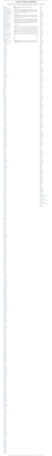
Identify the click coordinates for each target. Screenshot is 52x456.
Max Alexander (5, 299)
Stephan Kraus (5, 399)
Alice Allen (4, 60)
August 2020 (41, 63)
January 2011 (41, 151)
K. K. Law (4, 253)
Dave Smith (4, 126)
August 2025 (41, 17)
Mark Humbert (5, 288)
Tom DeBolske (5, 419)
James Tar (4, 206)
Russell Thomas (5, 381)
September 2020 (41, 62)
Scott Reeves (4, 390)
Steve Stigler (4, 404)
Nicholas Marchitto (5, 327)
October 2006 (41, 190)
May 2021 (41, 56)
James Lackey (5, 202)
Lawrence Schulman (5, 276)
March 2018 (41, 85)
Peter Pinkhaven (5, 348)
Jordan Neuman (5, 249)
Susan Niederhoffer (5, 406)
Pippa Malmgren (5, 353)
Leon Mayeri (4, 278)
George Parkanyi (5, 176)
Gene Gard (4, 172)
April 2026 (41, 11)
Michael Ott (4, 307)
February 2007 (41, 187)
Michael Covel (5, 304)
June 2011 (41, 147)
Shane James (4, 391)
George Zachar (5, 177)
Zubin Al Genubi (5, 453)
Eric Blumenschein (5, 153)
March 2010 (41, 159)
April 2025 (41, 20)
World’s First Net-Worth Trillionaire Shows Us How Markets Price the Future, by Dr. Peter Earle (7, 34)
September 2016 (41, 99)
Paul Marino (4, 340)
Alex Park (4, 57)
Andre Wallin (4, 65)
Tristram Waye (5, 427)
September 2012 (41, 136)
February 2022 (41, 49)
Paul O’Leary (4, 341)
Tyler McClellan (5, 429)
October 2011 (41, 144)
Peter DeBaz (4, 343)
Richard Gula (4, 361)
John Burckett (4, 236)
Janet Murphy (4, 208)
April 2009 (41, 167)
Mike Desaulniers (5, 315)
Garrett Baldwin (5, 167)
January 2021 (41, 59)
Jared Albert (4, 210)
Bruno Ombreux (5, 101)
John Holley (4, 239)
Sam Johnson (4, 384)
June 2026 (41, 9)
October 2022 (41, 43)
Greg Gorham (4, 182)
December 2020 (41, 60)
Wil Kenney (4, 443)
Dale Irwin (4, 120)
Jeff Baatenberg (5, 218)
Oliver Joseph (4, 334)
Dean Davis (4, 133)
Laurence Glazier (5, 274)
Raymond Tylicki (5, 357)
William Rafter (5, 446)
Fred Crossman (5, 163)
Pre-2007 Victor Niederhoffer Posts (43, 196)
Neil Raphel (4, 325)
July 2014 (41, 119)
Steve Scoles (4, 403)
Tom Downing (4, 420)
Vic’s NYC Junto (41, 197)
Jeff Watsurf (4, 222)
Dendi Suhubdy (5, 136)
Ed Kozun (4, 149)
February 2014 (41, 123)
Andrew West (4, 70)
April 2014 (41, 121)
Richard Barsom (5, 360)
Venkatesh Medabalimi (5, 433)
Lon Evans (4, 279)
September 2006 (41, 191)
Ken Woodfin (4, 258)
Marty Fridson (4, 294)
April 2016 (41, 103)
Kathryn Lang (4, 255)
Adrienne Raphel (5, 51)
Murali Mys (4, 322)
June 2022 (41, 46)
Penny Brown (4, 342)
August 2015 (41, 109)
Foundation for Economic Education (44, 200)
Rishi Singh (4, 363)
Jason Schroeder (5, 213)
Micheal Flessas (5, 310)
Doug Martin (4, 143)
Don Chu (4, 141)
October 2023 (41, 34)
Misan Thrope (4, 318)
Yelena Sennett (5, 449)
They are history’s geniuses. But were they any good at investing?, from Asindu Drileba (7, 25)
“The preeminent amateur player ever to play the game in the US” (7, 16)
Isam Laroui (4, 195)
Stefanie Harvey (5, 398)
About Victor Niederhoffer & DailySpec (22, 4)
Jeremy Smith (4, 225)
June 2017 (41, 92)
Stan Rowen (4, 393)
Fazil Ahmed (4, 159)
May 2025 (41, 19)
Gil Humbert (4, 179)
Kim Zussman (4, 265)
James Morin (4, 203)
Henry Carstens (5, 189)
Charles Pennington (5, 108)
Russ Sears (4, 380)
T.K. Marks (4, 409)
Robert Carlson (5, 366)
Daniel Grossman (5, 124)
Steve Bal (4, 401)
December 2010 (41, 152)
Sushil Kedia (4, 407)
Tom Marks (4, 422)
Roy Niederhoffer (5, 377)
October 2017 (41, 89)
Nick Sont (4, 330)
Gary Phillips (4, 169)
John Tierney (4, 243)
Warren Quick (4, 442)
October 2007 (41, 181)
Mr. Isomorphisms (5, 320)
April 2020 (41, 66)
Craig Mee (4, 118)
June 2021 (41, 55)
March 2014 (41, 122)
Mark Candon (4, 285)
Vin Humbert (4, 436)
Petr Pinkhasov (5, 351)
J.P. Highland (4, 196)
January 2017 (41, 96)
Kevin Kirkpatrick (5, 262)
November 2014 (41, 116)
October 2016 (41, 98)
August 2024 (41, 26)
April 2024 (41, 29)
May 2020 (41, 65)
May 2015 (41, 111)
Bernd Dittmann (5, 88)
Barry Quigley (4, 85)
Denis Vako (4, 137)
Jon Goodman (5, 245)
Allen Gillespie (5, 61)
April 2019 (41, 75)
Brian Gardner (33, 455)
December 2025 (41, 14)
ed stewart (4, 150)
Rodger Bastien (5, 373)
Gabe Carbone (5, 164)
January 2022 (41, 50)
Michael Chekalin (5, 302)
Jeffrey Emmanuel (5, 223)
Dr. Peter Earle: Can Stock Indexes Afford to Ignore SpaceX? (7, 42)
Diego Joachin (5, 140)
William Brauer (5, 444)
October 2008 (41, 172)
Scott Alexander (5, 387)
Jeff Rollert (4, 220)
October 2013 (41, 126)
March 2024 (41, 30)
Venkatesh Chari (5, 432)
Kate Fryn (4, 254)
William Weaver (5, 447)
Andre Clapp (4, 64)
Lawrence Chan (5, 275)
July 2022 (41, 45)
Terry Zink (4, 410)
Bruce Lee (4, 100)
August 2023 (41, 35)
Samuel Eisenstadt (5, 386)
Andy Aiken (4, 71)
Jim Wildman (4, 233)
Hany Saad (4, 187)
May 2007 (41, 185)
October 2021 (41, 52)
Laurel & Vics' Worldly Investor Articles (44, 203)
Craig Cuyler (4, 116)
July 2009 (41, 165)
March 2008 (41, 177)
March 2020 (41, 67)
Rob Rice (4, 365)
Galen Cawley (5, 165)
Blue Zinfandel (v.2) (26, 455)
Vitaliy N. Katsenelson (5, 440)
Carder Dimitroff (5, 104)
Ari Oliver (4, 77)
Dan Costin (4, 121)
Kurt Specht (4, 269)
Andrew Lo (4, 68)
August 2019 (41, 72)
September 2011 (41, 145)
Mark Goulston (5, 286)
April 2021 (41, 57)
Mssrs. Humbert (5, 321)
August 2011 (41, 146)
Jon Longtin (4, 246)
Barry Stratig (4, 86)
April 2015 (41, 112)
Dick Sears (4, 139)
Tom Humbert (4, 421)
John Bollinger (5, 235)
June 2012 (41, 138)
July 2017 (41, 91)
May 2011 (41, 148)
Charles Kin (4, 107)
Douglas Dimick (5, 144)
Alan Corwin (4, 53)
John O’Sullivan (5, 242)
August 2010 (41, 155)
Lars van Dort (4, 272)
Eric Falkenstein (5, 154)
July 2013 (41, 128)
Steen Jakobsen (5, 394)
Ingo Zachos (4, 193)
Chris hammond (5, 110)
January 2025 (41, 22)
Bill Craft (4, 91)
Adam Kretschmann (5, 48)
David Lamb (4, 130)
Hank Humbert (5, 186)
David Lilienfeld (5, 131)
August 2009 (41, 164)
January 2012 (41, 142)
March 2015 (41, 113)
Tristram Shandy (5, 426)
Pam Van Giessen (5, 338)
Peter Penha (4, 347)
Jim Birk (4, 228)
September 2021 (41, 53)
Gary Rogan (4, 170)
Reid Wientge (4, 358)
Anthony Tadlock (5, 74)
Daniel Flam (4, 123)
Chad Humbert (5, 106)
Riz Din (4, 364)
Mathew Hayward (5, 295)
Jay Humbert (4, 215)
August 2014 (41, 118)
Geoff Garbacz (5, 173)
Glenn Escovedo (5, 180)
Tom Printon (4, 423)
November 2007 (41, 180)
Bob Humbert (4, 96)
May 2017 (41, 93)
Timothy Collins (5, 416)
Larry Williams (5, 271)
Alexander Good (5, 58)
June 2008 (41, 175)
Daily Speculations (26, 2)
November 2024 (41, 24)
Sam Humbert (4, 383)
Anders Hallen (5, 63)
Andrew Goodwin (5, 67)
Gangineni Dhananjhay (6, 166)
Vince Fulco (4, 437)
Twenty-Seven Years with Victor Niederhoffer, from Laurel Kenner (7, 11)
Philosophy (36, 4)
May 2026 (41, 10)
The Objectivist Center (42, 199)
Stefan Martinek (5, 397)
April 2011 (41, 149)
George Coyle (5, 174)
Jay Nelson (4, 216)
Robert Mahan (5, 367)
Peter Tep (4, 350)
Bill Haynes (4, 93)
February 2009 (41, 169)
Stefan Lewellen (5, 396)
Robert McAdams (5, 368)
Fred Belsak (4, 162)
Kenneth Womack (5, 259)
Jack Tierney (4, 199)
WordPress (20, 455)
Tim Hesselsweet (5, 413)
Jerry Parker (4, 226)
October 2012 (41, 135)
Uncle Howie (4, 430)
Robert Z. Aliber (5, 370)
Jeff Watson (4, 221)
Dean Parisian (5, 134)
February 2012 (41, 141)
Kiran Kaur (4, 266)
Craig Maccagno (5, 117)
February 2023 (41, 40)
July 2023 (41, 36)
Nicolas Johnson (5, 332)
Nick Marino (4, 328)
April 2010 (41, 158)
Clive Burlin (4, 113)
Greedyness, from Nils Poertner (6, 18)
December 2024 (41, 23)
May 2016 (41, 102)
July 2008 (41, 174)
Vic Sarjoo (4, 434)
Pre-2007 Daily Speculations (43, 202)
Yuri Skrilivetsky (5, 452)
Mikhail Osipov (5, 317)
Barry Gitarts (4, 84)
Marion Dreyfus (5, 284)
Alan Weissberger (5, 55)
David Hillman (5, 129)
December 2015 (41, 106)
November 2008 (41, 171)
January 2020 (41, 68)
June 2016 (41, 101)
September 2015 (41, 108)
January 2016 (41, 105)
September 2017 (41, 90)
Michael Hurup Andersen (6, 305)
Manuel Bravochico (5, 282)
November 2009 (41, 162)
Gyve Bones (4, 185)
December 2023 (41, 32)
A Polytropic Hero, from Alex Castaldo (7, 12)
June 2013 (41, 129)
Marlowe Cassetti (5, 292)
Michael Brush (5, 301)
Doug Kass (4, 142)
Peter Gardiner (5, 345)
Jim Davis (4, 229)
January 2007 (41, 188)
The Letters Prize (41, 195)
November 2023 (41, 33)
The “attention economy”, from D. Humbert (24, 7)
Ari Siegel (4, 78)
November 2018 (41, 79)
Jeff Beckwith (4, 219)
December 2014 (41, 115)
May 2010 (41, 157)
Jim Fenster (4, 230)
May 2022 (41, 47)
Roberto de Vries (5, 371)
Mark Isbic (4, 289)
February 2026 (41, 12)
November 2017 (41, 88)
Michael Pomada (5, 308)
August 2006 (41, 192)
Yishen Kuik (4, 450)
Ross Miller (4, 376)
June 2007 (41, 184)
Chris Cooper (4, 109)
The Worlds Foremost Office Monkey (40, 455)
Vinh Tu (4, 439)
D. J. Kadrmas (5, 119)
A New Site (9, 4)
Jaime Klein (4, 200)
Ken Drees (4, 256)
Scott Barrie (4, 388)
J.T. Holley (4, 197)
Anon (4, 73)
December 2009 (41, 161)
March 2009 (41, 168)
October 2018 (41, 80)
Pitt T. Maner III (5, 354)
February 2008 (41, 178)
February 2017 (41, 95)
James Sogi (4, 205)
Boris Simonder (5, 97)
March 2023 (41, 39)
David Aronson (5, 127)
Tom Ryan (4, 424)
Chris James (4, 111)
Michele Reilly (5, 312)
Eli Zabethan (4, 152)
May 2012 (41, 139)
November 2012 (41, 134)
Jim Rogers (4, 231)
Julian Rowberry (5, 251)
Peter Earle (4, 344)
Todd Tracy (4, 417)
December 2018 (41, 78)
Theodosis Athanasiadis (6, 411)
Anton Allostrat (5, 75)
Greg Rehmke (5, 183)
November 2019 (41, 70)
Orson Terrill (4, 335)
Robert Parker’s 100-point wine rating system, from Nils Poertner (7, 23)
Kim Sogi (4, 264)
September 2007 (41, 182)
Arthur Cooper (5, 80)
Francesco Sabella (5, 160)
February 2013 (41, 132)
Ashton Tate (4, 81)
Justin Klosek (4, 252)
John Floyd (4, 238)
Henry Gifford (4, 190)
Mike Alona (4, 314)
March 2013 (41, 131)
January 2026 (41, 13)
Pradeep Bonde (5, 355)
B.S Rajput (4, 83)
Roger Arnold (4, 374)
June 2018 (41, 83)
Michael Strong (5, 309)
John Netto (4, 241)
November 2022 (41, 42)
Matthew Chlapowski (5, 297)
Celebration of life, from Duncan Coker (7, 10)
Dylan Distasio (5, 147)
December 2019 (41, 69)
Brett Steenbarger (5, 98)
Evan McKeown (5, 156)
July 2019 (41, 73)
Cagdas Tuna (4, 103)
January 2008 (41, 179)
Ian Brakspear (5, 192)
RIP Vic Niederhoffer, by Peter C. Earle (7, 9)
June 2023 (41, 37)
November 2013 (41, 125)
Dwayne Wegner (5, 146)
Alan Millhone (4, 54)
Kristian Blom (4, 268)
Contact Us (42, 4)
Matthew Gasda (5, 298)
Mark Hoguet (4, 287)
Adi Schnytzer (4, 50)
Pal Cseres (4, 337)
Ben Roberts (4, 87)
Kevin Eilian (4, 261)
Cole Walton (4, 114)
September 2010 (41, 154)
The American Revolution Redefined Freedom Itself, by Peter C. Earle (7, 27)
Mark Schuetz (4, 291)
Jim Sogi (4, 232)
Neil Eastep (4, 324)
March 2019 (41, 76)
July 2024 (41, 27)
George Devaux (5, 175)
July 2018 (41, 82)
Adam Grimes (4, 47)
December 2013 (41, 124)
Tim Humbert (4, 414)
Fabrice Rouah (5, 157)
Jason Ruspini (5, 212)
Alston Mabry (4, 62)
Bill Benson (4, 90)
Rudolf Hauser (5, 378)
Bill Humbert (4, 94)
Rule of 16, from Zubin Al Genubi (7, 43)
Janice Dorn (4, 209)
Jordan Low (4, 248)
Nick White (4, 331)
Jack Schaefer (5, 198)
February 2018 (41, 86)
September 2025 (41, 16)
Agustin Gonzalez (5, 52)
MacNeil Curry (5, 281)
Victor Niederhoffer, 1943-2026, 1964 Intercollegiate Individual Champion (7, 13)
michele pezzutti (5, 311)
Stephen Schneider (5, 400)
